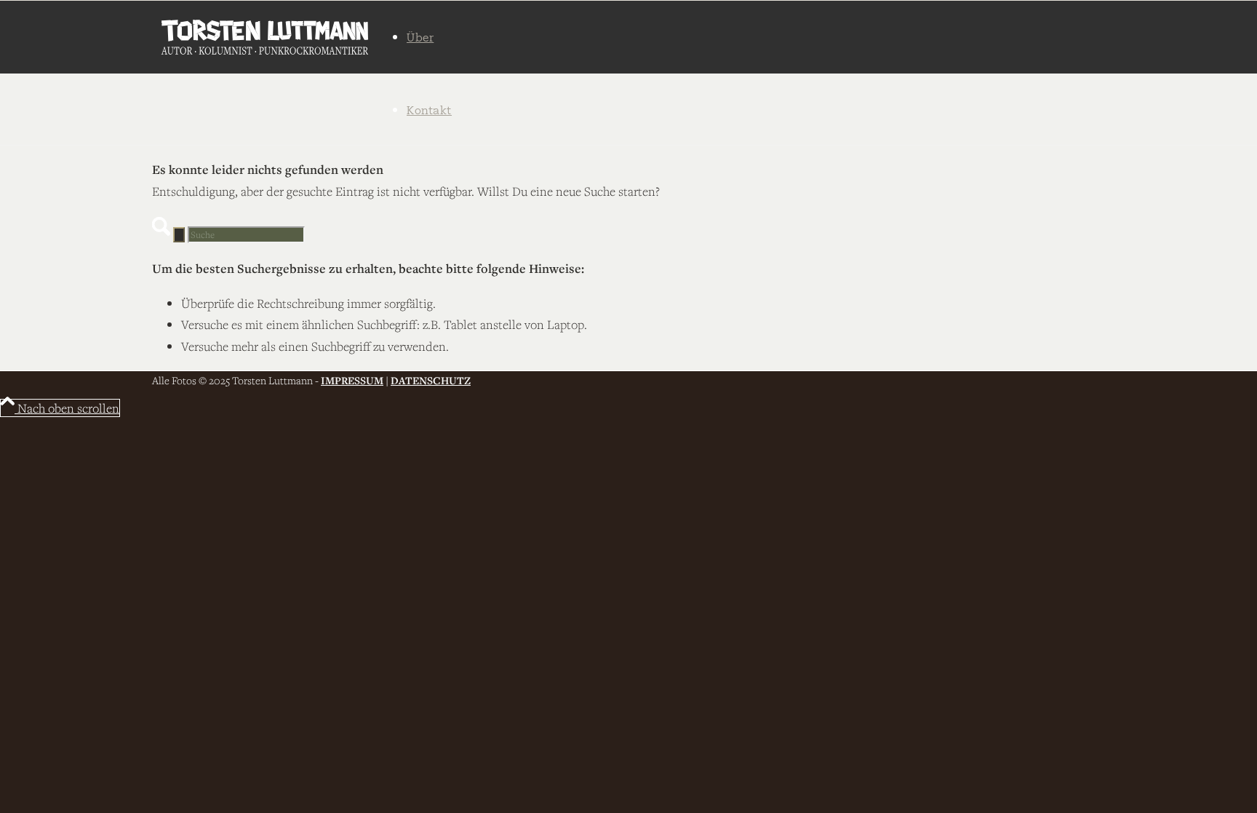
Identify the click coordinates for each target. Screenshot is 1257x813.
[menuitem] (453, 37)
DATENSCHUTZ (431, 380)
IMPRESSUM (352, 380)
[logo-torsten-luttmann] (265, 37)
